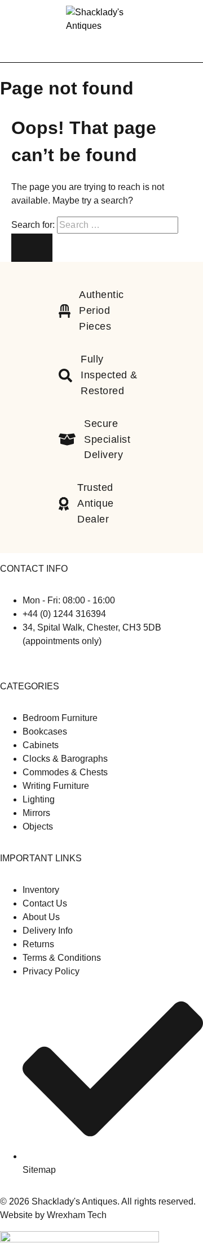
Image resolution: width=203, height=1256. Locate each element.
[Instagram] (13, 663)
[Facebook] (4, 663)
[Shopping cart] (187, 30)
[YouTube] (21, 663)
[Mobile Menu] (22, 31)
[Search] (169, 31)
